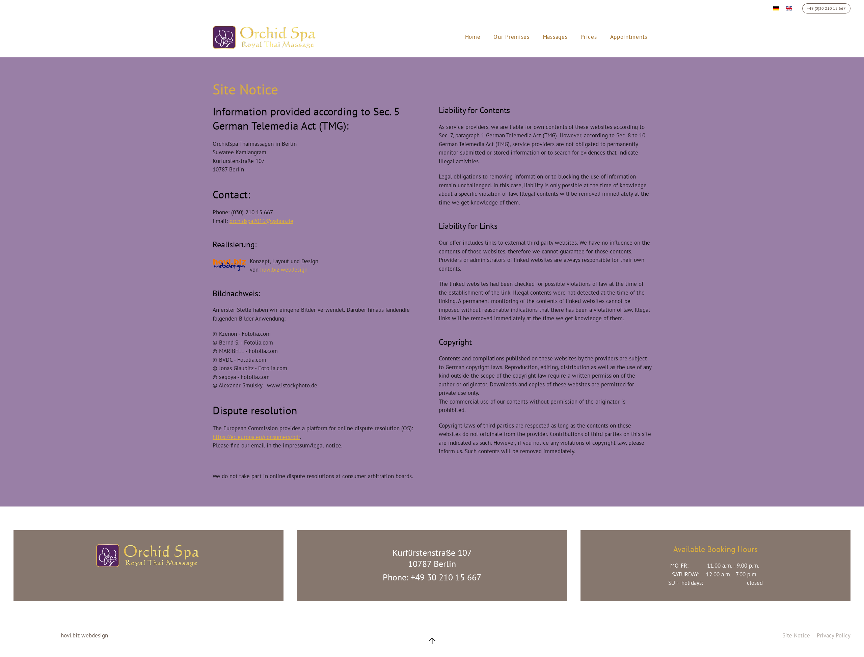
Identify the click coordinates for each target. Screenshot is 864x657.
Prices (588, 36)
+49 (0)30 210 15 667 (826, 8)
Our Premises (511, 36)
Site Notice (796, 635)
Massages (555, 36)
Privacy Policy (833, 635)
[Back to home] (266, 37)
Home (473, 36)
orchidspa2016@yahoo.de (261, 221)
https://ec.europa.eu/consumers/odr (256, 437)
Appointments (628, 36)
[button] (432, 640)
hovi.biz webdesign (283, 269)
